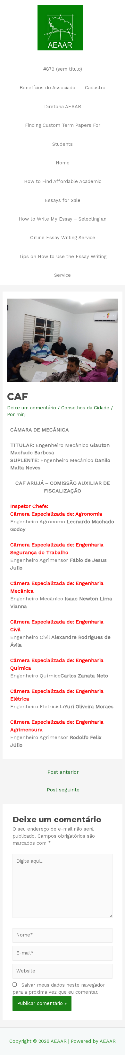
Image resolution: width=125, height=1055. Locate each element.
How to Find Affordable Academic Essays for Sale (62, 191)
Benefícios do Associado (47, 88)
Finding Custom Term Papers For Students (62, 134)
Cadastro (95, 88)
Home (63, 163)
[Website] (63, 972)
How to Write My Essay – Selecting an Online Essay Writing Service (62, 228)
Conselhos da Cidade (85, 408)
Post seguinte (63, 790)
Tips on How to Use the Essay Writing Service (62, 266)
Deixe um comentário (31, 408)
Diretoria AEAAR (62, 106)
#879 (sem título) (62, 69)
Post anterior (63, 772)
